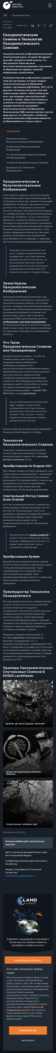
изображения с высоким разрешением (24, 321)
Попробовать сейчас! (28, 960)
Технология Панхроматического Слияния (27, 162)
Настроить (28, 1040)
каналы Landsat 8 (39, 534)
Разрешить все (28, 1030)
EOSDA (13, 5)
